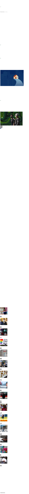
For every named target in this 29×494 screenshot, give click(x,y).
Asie (2, 89)
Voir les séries (3, 27)
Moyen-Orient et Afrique (4, 91)
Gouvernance (3, 19)
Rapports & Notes (4, 478)
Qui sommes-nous (4, 18)
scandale (16, 245)
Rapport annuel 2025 (4, 479)
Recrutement (3, 20)
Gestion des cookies (3, 492)
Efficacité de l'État (4, 15)
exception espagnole (6, 171)
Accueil (2, 101)
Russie (2, 92)
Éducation (3, 36)
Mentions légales (3, 490)
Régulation (3, 50)
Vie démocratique (4, 64)
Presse (2, 21)
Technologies (3, 51)
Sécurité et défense (4, 63)
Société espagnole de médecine (4, 239)
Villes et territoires (4, 39)
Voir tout (1, 27)
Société (2, 38)
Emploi (2, 37)
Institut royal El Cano (9, 216)
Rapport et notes (3, 23)
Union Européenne (2, 110)
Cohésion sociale (3, 14)
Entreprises (3, 49)
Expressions (3, 102)
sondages (22, 289)
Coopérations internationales (5, 16)
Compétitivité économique (5, 474)
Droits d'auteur (3, 491)
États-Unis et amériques (4, 90)
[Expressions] (3, 105)
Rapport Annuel (3, 25)
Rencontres (3, 24)
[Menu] (0, 6)
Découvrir (1, 35)
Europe (9, 110)
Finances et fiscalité (4, 62)
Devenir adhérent (2, 30)
